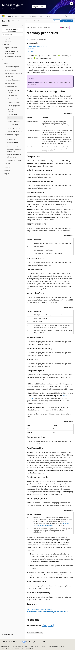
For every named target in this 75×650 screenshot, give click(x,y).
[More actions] (72, 27)
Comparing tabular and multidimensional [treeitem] (11, 52)
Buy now (57, 21)
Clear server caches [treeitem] (13, 142)
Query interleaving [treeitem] (12, 146)
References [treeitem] (7, 170)
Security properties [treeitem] (14, 128)
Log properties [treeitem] (12, 114)
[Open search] (66, 16)
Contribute (34, 646)
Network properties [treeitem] (14, 121)
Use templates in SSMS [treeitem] (14, 160)
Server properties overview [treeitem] (13, 91)
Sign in (71, 16)
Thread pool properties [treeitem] (15, 131)
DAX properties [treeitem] (12, 96)
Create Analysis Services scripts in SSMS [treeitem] (14, 156)
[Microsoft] (3, 16)
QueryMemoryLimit (35, 82)
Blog (26, 646)
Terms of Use (5, 649)
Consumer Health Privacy (55, 646)
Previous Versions (17, 646)
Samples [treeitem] (6, 174)
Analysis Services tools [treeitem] (10, 48)
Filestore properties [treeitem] (14, 102)
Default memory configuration (37, 46)
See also (30, 51)
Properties (31, 49)
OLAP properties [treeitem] (13, 124)
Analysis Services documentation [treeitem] (9, 40)
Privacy (42, 646)
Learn (28, 27)
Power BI (47, 27)
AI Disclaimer (5, 646)
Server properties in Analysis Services (39, 609)
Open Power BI (67, 21)
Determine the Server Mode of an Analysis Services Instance (47, 612)
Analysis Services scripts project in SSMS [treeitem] (14, 150)
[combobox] (12, 30)
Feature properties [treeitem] (13, 99)
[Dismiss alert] (71, 3)
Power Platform (37, 27)
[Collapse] (22, 25)
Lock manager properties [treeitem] (12, 110)
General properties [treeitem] (14, 105)
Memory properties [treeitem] (14, 118)
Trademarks (15, 649)
